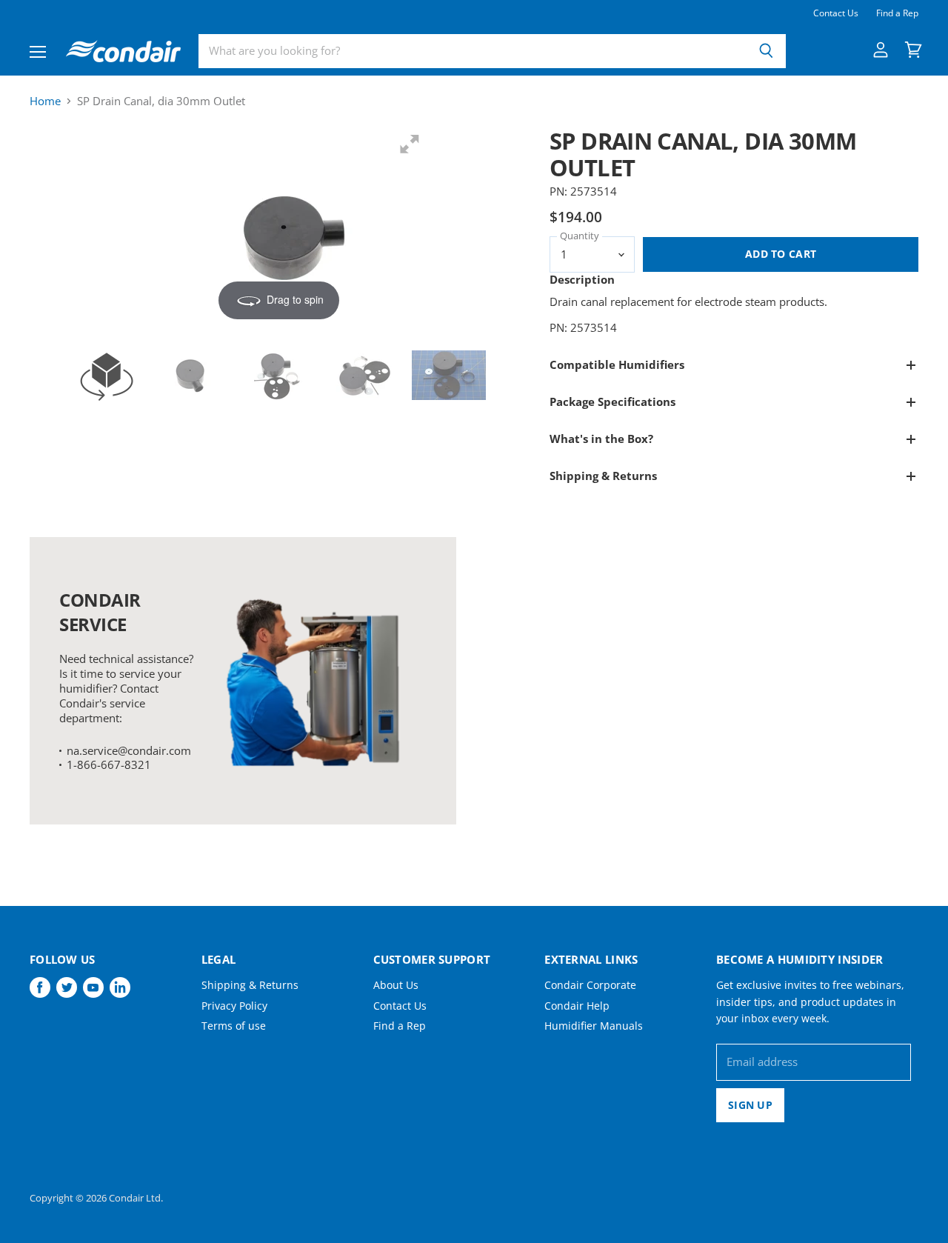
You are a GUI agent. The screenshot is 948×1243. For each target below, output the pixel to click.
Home (45, 101)
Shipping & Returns (249, 985)
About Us (395, 985)
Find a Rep (897, 13)
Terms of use (233, 1026)
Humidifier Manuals (593, 1026)
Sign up (750, 1105)
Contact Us (835, 13)
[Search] (766, 51)
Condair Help (577, 1006)
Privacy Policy (234, 1006)
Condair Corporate (590, 985)
